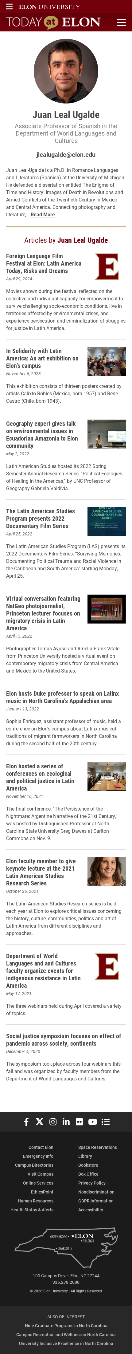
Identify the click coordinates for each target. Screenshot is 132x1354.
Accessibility (90, 1210)
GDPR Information (96, 1201)
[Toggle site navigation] (120, 22)
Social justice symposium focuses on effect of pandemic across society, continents (63, 1039)
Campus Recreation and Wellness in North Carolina (66, 1334)
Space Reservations (97, 1147)
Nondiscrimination (96, 1192)
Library (85, 1156)
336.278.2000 (66, 1282)
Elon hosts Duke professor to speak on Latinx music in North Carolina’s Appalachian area (62, 697)
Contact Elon (41, 1147)
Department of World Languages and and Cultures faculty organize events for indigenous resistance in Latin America (43, 970)
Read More (43, 214)
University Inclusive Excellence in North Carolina (66, 1343)
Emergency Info (38, 1156)
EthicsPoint (42, 1192)
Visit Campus (40, 1174)
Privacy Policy (92, 1183)
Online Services (38, 1183)
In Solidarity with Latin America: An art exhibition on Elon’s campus (42, 358)
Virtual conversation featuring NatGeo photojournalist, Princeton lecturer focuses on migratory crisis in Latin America (43, 613)
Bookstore (88, 1165)
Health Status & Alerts (31, 1210)
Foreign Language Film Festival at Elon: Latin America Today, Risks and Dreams (43, 263)
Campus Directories (34, 1165)
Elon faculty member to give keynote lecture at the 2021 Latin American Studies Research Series (41, 872)
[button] (9, 6)
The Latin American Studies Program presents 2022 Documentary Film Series (40, 518)
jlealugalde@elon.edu (66, 154)
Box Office (88, 1174)
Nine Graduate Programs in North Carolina (66, 1325)
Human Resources (35, 1201)
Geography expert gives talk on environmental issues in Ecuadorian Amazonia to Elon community (42, 434)
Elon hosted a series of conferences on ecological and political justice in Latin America (40, 777)
